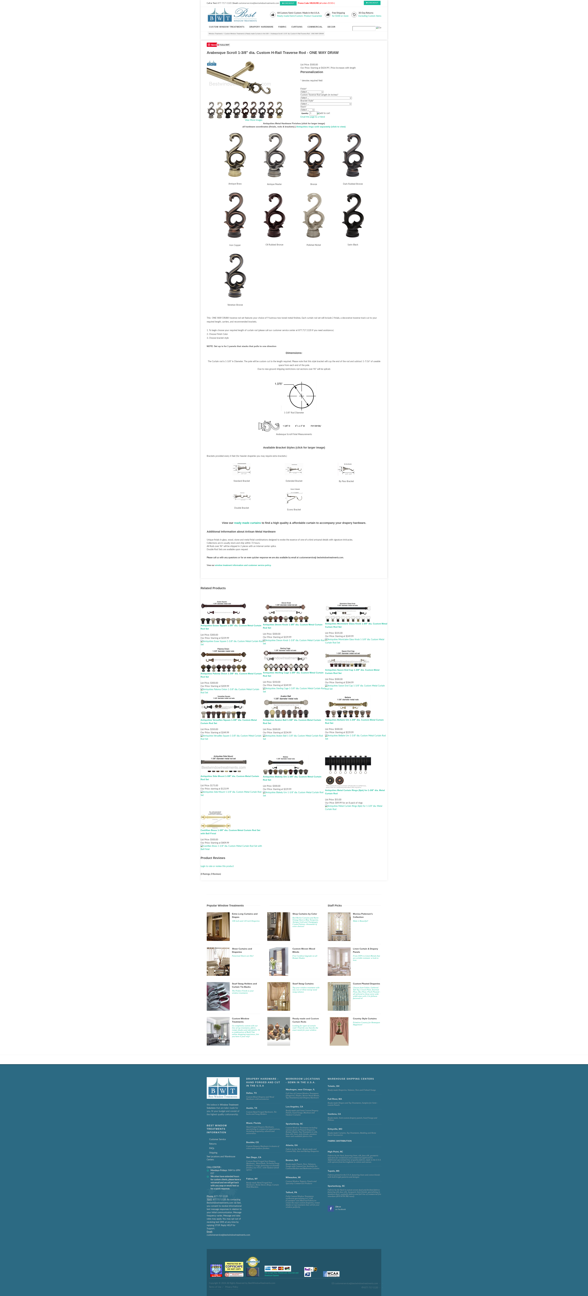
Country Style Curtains (365, 1018)
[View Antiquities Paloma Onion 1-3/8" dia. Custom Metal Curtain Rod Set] (232, 691)
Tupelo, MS (333, 1171)
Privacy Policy (231, 1287)
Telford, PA (291, 1192)
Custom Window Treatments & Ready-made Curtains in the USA (246, 33)
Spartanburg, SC (336, 1186)
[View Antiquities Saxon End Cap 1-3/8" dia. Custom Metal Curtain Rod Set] (356, 687)
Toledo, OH (333, 1086)
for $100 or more (340, 16)
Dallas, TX (251, 1093)
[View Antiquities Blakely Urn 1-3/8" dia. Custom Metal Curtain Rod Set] (294, 794)
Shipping (213, 1153)
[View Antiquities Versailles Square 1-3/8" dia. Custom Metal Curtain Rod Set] (232, 738)
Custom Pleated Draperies (366, 983)
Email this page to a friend (312, 117)
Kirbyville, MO (335, 1129)
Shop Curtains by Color (304, 914)
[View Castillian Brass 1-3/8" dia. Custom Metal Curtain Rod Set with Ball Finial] (232, 848)
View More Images (253, 120)
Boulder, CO (252, 1142)
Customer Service (217, 1139)
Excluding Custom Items (369, 16)
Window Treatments (216, 33)
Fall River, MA (335, 1099)
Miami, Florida (253, 1123)
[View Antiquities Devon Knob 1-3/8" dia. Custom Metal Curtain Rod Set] (294, 642)
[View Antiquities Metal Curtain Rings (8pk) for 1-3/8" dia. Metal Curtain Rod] (356, 808)
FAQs (211, 1148)
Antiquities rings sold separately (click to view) (321, 126)
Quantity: (305, 113)
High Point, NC (335, 1151)
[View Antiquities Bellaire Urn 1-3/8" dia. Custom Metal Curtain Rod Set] (356, 737)
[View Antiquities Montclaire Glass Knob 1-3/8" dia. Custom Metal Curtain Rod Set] (356, 641)
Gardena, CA (334, 1114)
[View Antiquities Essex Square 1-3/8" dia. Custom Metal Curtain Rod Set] (232, 643)
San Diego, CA (253, 1157)
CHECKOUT (289, 3)
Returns (213, 1144)
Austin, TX (251, 1108)
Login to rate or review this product (217, 866)
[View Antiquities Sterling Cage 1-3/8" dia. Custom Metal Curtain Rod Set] (294, 690)
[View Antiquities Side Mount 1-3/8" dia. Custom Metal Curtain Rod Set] (232, 794)
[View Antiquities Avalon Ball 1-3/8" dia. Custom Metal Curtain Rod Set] (294, 737)
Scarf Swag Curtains (303, 983)
